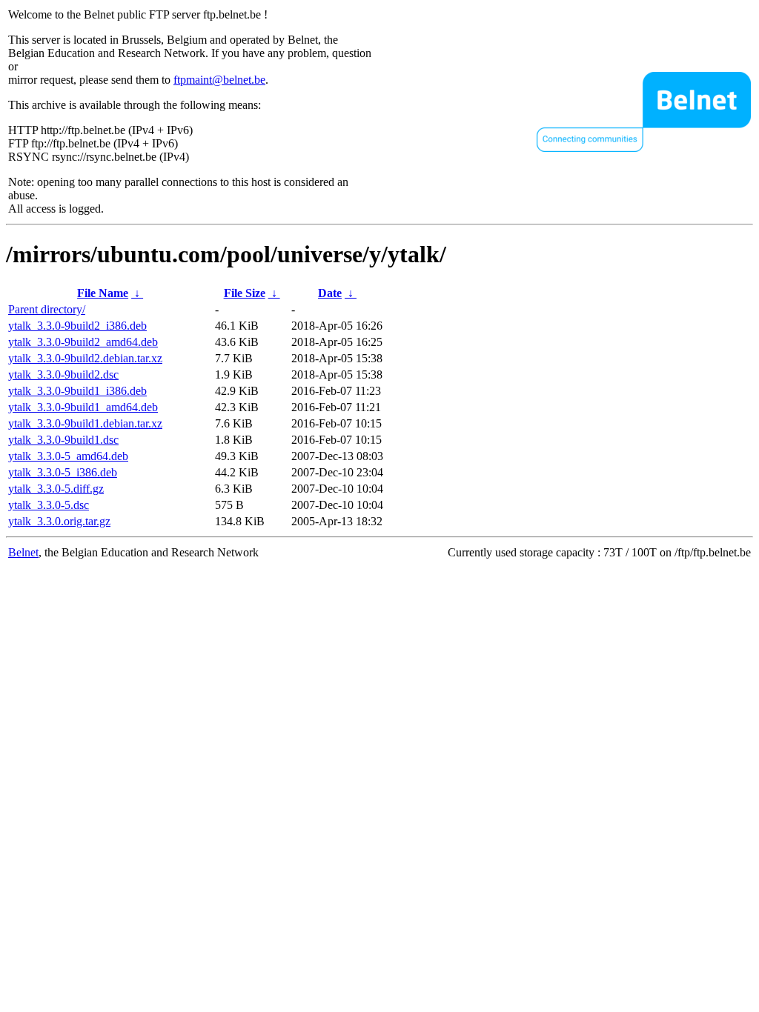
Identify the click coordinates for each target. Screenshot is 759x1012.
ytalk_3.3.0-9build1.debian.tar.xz (85, 423)
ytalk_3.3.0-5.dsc (48, 505)
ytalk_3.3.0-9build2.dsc (63, 374)
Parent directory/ (46, 309)
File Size (244, 293)
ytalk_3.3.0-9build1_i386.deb (77, 391)
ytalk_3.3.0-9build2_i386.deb (77, 325)
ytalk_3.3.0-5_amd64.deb (68, 456)
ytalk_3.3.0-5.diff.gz (56, 488)
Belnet (23, 552)
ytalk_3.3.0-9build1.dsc (63, 439)
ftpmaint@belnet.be (219, 79)
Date (330, 293)
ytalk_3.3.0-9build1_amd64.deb (83, 407)
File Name (102, 293)
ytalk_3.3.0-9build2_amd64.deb (83, 342)
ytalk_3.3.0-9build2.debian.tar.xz (85, 358)
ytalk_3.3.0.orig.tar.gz (59, 521)
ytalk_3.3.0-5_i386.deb (62, 472)
